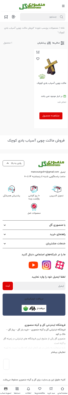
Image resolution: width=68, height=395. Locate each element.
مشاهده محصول (50, 115)
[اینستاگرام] (46, 265)
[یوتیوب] (33, 265)
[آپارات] (59, 265)
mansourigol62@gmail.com (45, 172)
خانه (63, 28)
